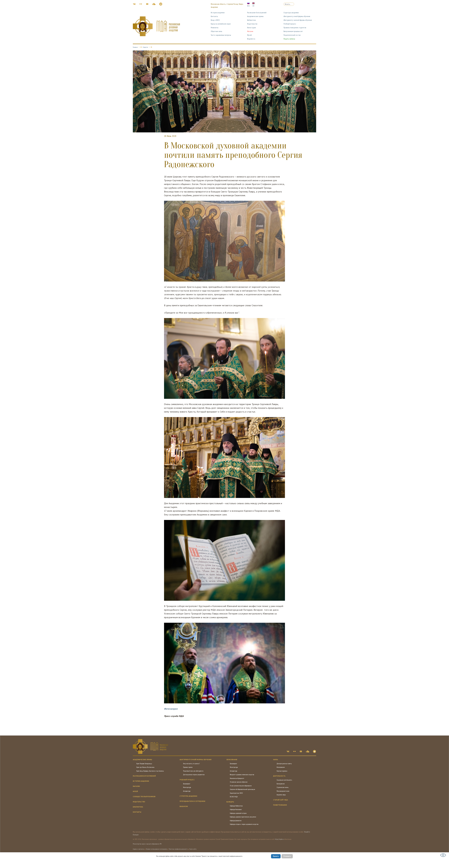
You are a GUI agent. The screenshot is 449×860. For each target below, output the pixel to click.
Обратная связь (216, 31)
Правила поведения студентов (295, 27)
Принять (276, 856)
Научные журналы (282, 771)
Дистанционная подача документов (193, 775)
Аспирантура (186, 791)
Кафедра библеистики (236, 806)
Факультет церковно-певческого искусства (242, 775)
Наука (275, 760)
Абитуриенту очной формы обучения (297, 16)
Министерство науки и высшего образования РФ (147, 844)
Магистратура (187, 787)
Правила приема (188, 767)
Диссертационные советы (284, 764)
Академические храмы (255, 16)
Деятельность (279, 776)
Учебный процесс (290, 24)
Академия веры (281, 795)
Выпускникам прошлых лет (293, 31)
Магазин (250, 31)
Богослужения (281, 784)
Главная (135, 47)
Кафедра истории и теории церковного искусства (244, 824)
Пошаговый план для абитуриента (193, 771)
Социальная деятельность (284, 780)
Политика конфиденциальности (178, 849)
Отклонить (287, 856)
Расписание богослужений (256, 12)
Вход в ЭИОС (215, 20)
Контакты (214, 16)
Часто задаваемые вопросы (221, 35)
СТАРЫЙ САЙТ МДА (280, 800)
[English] (253, 3)
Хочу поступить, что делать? (191, 764)
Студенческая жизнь (282, 787)
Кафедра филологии (236, 821)
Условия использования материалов (156, 849)
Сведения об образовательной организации (242, 789)
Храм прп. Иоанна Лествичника (145, 767)
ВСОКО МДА (234, 797)
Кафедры (230, 802)
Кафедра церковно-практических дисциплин (243, 817)
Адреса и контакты (138, 849)
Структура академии (291, 12)
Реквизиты (214, 27)
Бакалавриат (186, 784)
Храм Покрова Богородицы (144, 764)
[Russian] (248, 3)
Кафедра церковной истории (238, 813)
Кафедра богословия (236, 809)
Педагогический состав (292, 35)
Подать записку (289, 39)
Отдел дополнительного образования (241, 786)
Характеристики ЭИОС (236, 793)
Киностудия (251, 27)
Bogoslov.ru (251, 39)
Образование (231, 760)
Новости (145, 47)
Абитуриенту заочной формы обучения (298, 20)
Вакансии (184, 806)
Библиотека (251, 20)
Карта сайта (193, 849)
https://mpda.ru (279, 839)
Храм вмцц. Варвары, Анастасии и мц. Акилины (150, 771)
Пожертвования (280, 805)
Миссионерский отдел (283, 791)
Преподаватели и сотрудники (192, 801)
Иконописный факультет (237, 778)
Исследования (281, 767)
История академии (218, 12)
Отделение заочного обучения (239, 782)
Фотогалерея (171, 708)
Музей (249, 35)
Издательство (252, 24)
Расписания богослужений (144, 776)
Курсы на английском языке (221, 24)
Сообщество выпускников (144, 797)
